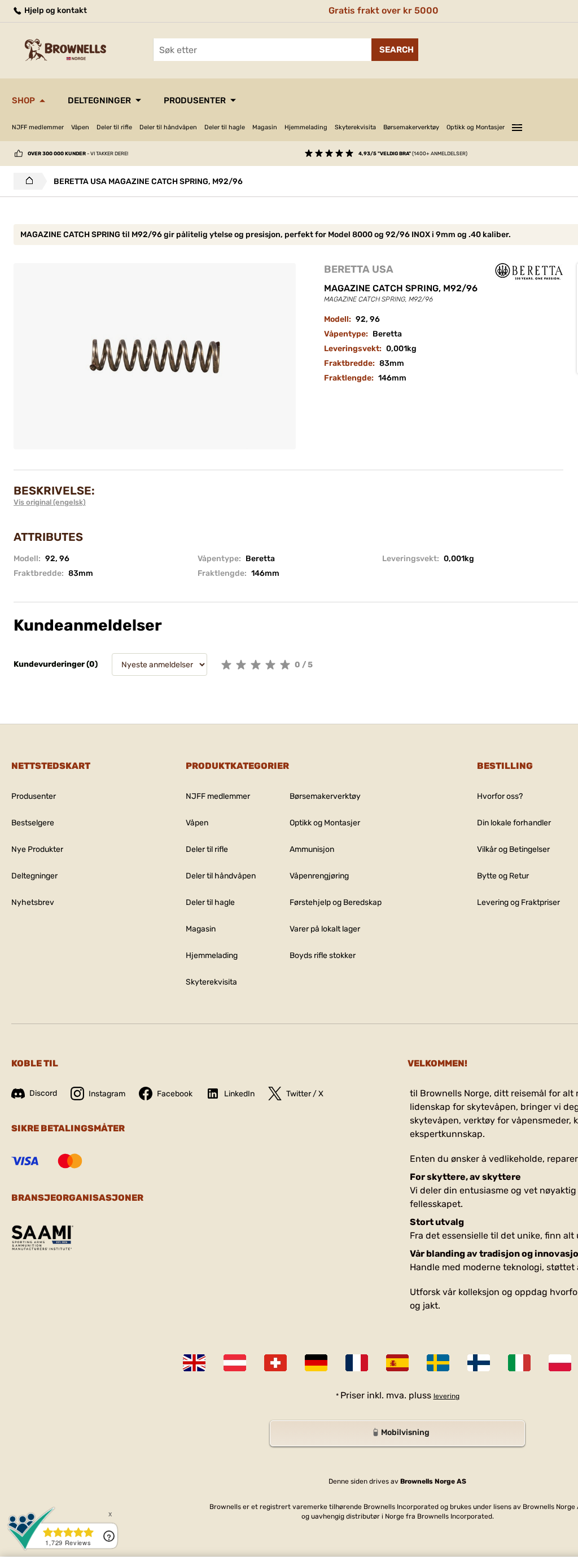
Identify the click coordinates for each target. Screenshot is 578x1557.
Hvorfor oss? (500, 796)
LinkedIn (239, 1094)
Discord (43, 1093)
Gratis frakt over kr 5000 (384, 10)
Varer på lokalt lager (325, 929)
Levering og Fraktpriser (518, 902)
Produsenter (195, 100)
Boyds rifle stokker (323, 955)
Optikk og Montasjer (475, 127)
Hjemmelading (305, 127)
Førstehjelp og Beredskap (336, 902)
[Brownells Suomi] (478, 1362)
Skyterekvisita (355, 127)
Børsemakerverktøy (411, 127)
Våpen (80, 127)
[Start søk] (394, 49)
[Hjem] (26, 181)
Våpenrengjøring (319, 876)
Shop (23, 100)
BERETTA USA (358, 269)
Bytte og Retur (503, 876)
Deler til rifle (114, 127)
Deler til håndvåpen (168, 127)
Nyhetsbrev (32, 902)
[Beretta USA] (529, 271)
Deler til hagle (224, 127)
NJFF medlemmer (38, 127)
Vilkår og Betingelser (513, 849)
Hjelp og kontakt (55, 10)
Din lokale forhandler (514, 823)
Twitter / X (304, 1094)
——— (517, 126)
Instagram (107, 1094)
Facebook (174, 1094)
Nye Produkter (37, 849)
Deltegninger (99, 100)
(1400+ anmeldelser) (412, 153)
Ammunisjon (312, 849)
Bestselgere (32, 823)
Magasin (264, 127)
